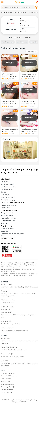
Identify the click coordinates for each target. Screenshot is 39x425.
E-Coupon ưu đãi (6, 312)
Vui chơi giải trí (6, 338)
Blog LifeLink (5, 195)
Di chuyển (4, 361)
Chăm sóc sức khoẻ (7, 384)
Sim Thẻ (21, 357)
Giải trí (26, 287)
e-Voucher (4, 281)
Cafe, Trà (17, 294)
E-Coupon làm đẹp (20, 315)
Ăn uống (4, 291)
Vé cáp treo (18, 363)
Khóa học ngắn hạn (7, 330)
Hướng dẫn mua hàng (8, 218)
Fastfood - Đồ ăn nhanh (9, 376)
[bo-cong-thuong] (6, 255)
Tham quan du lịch (7, 354)
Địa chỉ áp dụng (22, 42)
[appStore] (18, 251)
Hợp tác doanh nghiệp (8, 205)
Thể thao (11, 350)
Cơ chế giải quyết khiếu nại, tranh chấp (12, 235)
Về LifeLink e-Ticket (7, 184)
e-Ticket (4, 335)
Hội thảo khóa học (20, 350)
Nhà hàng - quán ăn (7, 294)
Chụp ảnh (20, 287)
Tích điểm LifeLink (7, 215)
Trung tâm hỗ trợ (7, 213)
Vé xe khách (10, 363)
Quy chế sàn (5, 231)
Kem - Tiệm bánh (25, 294)
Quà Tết (3, 324)
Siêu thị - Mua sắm (7, 389)
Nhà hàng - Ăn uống (7, 373)
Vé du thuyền (14, 357)
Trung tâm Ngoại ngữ (21, 330)
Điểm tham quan (25, 341)
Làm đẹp (4, 303)
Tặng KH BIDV (10, 296)
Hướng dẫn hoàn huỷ (8, 221)
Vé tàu (3, 363)
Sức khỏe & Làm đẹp (8, 300)
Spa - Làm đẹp (6, 381)
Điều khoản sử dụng (8, 200)
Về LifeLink (4, 181)
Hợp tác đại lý (5, 207)
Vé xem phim (5, 341)
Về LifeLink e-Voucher (8, 187)
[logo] (19, 2)
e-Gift (3, 370)
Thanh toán (5, 223)
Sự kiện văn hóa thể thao (9, 347)
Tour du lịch (5, 357)
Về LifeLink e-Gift (7, 189)
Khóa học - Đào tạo (7, 328)
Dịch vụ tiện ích (6, 321)
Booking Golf (5, 309)
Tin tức (3, 192)
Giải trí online (33, 287)
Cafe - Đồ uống (6, 379)
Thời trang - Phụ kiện (13, 324)
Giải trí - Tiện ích (6, 392)
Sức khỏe (10, 303)
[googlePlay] (18, 247)
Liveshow (4, 350)
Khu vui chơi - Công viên (9, 287)
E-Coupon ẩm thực (7, 315)
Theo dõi (28, 37)
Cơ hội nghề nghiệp (7, 197)
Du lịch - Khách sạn (7, 307)
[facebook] (2, 241)
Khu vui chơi (15, 341)
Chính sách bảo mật (8, 228)
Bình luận (34, 42)
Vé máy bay (27, 363)
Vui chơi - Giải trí (6, 284)
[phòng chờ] (20, 150)
